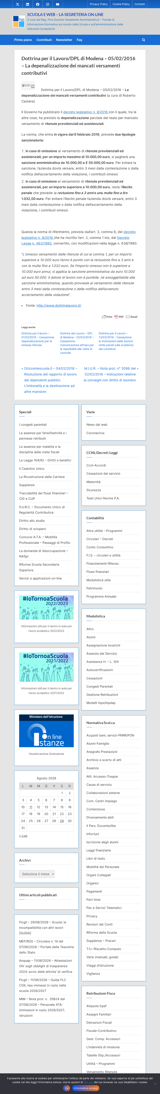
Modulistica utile (98, 580)
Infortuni (92, 834)
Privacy (91, 916)
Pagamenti (94, 891)
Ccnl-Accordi (96, 465)
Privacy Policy (99, 4)
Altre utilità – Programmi (104, 531)
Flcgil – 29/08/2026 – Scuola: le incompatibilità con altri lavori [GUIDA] (42, 927)
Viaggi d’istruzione (100, 965)
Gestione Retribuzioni (102, 695)
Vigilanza (93, 974)
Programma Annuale (101, 596)
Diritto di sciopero (32, 529)
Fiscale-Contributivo (101, 1031)
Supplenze (27, 485)
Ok (66, 1088)
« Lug (23, 836)
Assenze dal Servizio (101, 653)
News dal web (96, 424)
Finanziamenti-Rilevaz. (102, 563)
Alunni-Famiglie (97, 743)
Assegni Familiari (98, 1014)
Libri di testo (95, 858)
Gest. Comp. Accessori (103, 1039)
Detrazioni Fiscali (99, 1022)
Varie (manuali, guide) (102, 957)
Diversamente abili (100, 817)
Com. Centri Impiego (101, 801)
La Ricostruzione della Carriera (42, 477)
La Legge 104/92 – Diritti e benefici (45, 460)
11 (30, 807)
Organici (92, 883)
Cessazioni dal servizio (103, 473)
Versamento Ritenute (101, 1072)
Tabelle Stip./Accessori (103, 1055)
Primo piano (23, 40)
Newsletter (64, 40)
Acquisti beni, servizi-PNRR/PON (110, 735)
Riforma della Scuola (101, 932)
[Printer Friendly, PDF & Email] (120, 316)
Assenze (92, 768)
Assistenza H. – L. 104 (102, 662)
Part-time (93, 900)
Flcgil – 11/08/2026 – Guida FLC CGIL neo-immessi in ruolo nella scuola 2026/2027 (42, 985)
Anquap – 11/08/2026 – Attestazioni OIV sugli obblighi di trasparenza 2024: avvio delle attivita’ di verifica (45, 966)
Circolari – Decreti (99, 539)
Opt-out (88, 1082)
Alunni (90, 637)
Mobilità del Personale (102, 867)
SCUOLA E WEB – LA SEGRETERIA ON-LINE (65, 14)
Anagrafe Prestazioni (101, 752)
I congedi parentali (33, 424)
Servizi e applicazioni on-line (40, 578)
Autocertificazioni (99, 670)
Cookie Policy (121, 4)
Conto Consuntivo (99, 547)
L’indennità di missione (103, 1047)
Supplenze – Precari (101, 941)
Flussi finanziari (97, 572)
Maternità (93, 482)
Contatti (140, 4)
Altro (90, 629)
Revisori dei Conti (99, 924)
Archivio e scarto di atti (103, 760)
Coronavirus (95, 433)
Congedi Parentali (99, 686)
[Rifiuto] (155, 1084)
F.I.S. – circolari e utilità (103, 555)
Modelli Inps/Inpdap (101, 703)
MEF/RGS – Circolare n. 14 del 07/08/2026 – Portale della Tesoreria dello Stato (46, 946)
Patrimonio (94, 588)
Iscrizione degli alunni (102, 842)
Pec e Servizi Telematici (104, 908)
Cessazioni (94, 678)
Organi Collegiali (98, 875)
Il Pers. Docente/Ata (101, 826)
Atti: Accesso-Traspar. (102, 776)
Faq (79, 40)
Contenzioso (95, 809)
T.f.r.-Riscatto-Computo (103, 949)
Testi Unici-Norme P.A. (103, 498)
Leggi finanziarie (98, 850)
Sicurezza (93, 490)
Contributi (44, 40)
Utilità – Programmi (100, 1064)
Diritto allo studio (32, 521)
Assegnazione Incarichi (103, 645)
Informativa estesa (85, 1088)
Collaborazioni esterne (103, 793)
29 (62, 821)
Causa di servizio (99, 785)
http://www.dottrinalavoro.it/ (59, 305)
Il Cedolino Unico (31, 469)
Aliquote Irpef (96, 1006)
